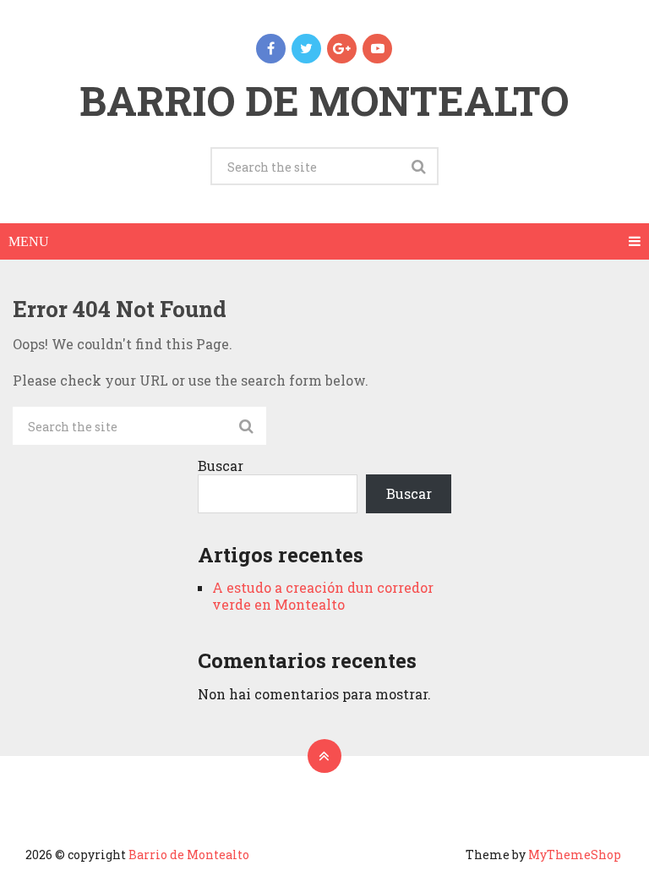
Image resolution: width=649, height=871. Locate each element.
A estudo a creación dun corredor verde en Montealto (323, 595)
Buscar (220, 465)
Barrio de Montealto (324, 100)
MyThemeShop (574, 854)
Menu (28, 241)
